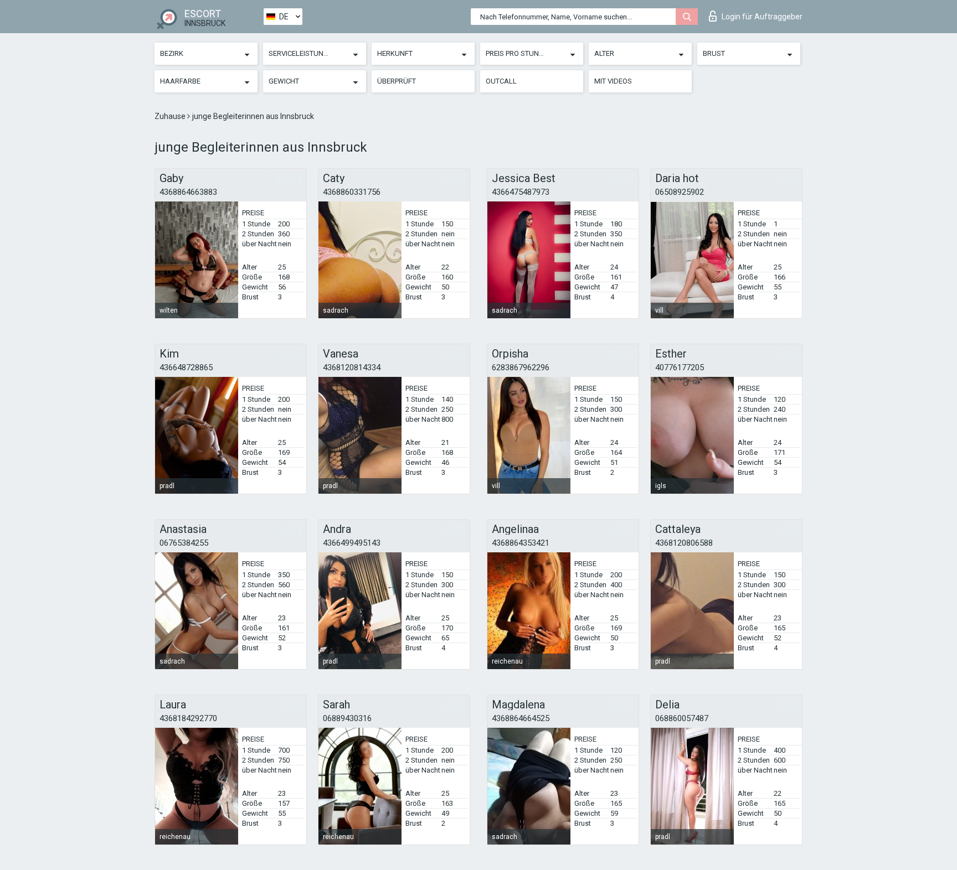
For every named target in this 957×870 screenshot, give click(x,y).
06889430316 (347, 718)
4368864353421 (520, 543)
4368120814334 (351, 367)
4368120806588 (684, 543)
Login (762, 16)
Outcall (501, 81)
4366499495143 (351, 543)
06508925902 (679, 192)
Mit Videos (613, 81)
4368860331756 (351, 192)
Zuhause (171, 116)
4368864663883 (188, 192)
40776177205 (679, 367)
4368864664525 (520, 718)
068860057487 (681, 718)
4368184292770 (188, 718)
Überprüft (396, 81)
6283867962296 (520, 367)
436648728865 (186, 367)
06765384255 (184, 543)
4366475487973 (520, 192)
